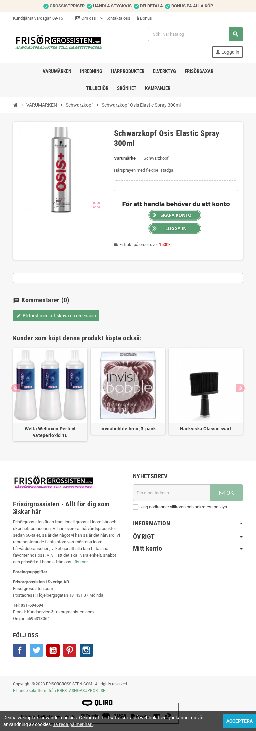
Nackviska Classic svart (206, 428)
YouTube (53, 650)
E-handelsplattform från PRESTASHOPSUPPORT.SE (59, 690)
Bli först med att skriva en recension (56, 315)
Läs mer (80, 561)
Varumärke (125, 158)
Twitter (36, 650)
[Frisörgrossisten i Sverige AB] (59, 41)
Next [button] (240, 388)
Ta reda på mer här (73, 724)
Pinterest (69, 650)
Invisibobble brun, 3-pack (128, 428)
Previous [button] (15, 388)
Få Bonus (143, 18)
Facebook (19, 650)
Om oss (88, 18)
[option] (50, 394)
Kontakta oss (117, 18)
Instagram (86, 650)
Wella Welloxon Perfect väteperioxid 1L (50, 432)
